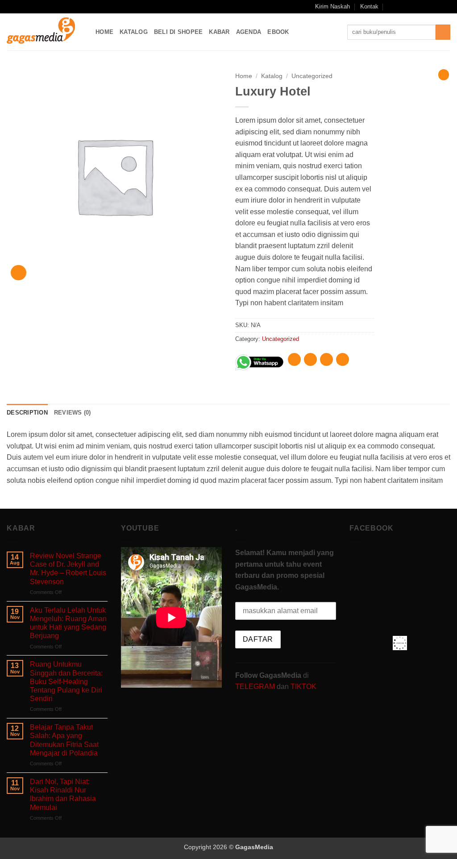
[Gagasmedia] (44, 31)
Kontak (369, 6)
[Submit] (443, 32)
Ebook (278, 32)
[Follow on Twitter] (429, 7)
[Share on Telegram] (342, 359)
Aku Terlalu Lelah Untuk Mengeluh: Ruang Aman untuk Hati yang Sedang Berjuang (68, 623)
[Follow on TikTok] (420, 7)
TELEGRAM (256, 686)
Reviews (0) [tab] (72, 412)
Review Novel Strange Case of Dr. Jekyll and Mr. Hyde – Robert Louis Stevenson (68, 568)
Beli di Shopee (178, 32)
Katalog (134, 32)
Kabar (219, 32)
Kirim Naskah (332, 6)
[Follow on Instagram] (412, 7)
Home (104, 32)
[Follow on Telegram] (446, 7)
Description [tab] (27, 412)
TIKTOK (303, 686)
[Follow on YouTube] (437, 7)
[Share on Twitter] (310, 359)
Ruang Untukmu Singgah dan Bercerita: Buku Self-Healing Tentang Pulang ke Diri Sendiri (66, 681)
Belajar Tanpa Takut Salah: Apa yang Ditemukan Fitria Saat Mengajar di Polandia (64, 740)
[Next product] (443, 74)
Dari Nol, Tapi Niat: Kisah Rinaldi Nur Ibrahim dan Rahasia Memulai (63, 794)
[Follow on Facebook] (403, 7)
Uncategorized (311, 76)
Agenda (249, 32)
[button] (391, 6)
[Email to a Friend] (326, 359)
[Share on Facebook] (294, 359)
